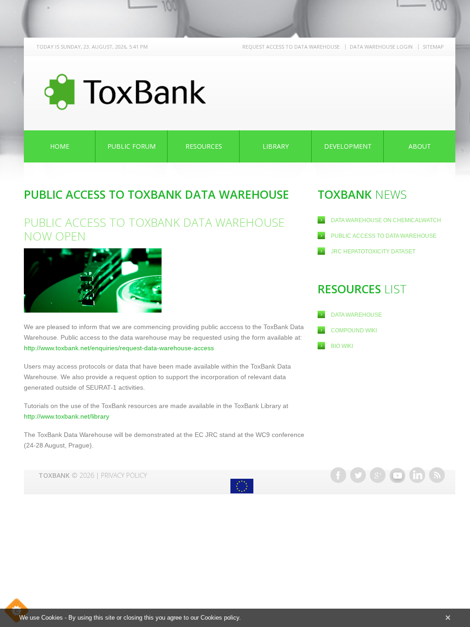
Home (59, 146)
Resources (203, 146)
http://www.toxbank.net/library (66, 416)
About (419, 146)
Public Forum (131, 146)
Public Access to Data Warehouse (384, 236)
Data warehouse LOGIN (381, 46)
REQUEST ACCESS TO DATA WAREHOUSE (291, 46)
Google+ (378, 475)
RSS (437, 475)
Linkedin (417, 475)
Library (276, 146)
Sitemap (433, 46)
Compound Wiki (354, 330)
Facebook (338, 475)
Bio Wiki (342, 346)
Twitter (358, 475)
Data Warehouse (356, 315)
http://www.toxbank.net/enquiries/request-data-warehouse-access (119, 348)
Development (348, 146)
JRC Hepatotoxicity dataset (373, 251)
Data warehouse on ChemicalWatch (386, 220)
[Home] (125, 91)
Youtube (397, 475)
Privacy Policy (124, 475)
